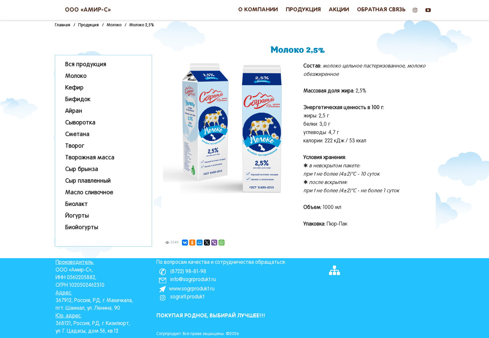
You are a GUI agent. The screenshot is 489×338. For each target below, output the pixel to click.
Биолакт (76, 204)
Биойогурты (81, 228)
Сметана (77, 134)
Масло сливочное (89, 193)
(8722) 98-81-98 (187, 271)
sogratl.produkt (187, 297)
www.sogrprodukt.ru (192, 289)
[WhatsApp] (222, 243)
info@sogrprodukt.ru (192, 279)
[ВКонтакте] (185, 243)
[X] (207, 243)
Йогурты (77, 216)
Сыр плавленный (88, 181)
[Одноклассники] (192, 243)
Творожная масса (89, 158)
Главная (62, 25)
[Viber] (214, 243)
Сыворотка (80, 123)
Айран (73, 111)
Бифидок (77, 99)
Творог (74, 146)
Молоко (75, 76)
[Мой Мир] (200, 243)
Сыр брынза (81, 169)
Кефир (74, 88)
